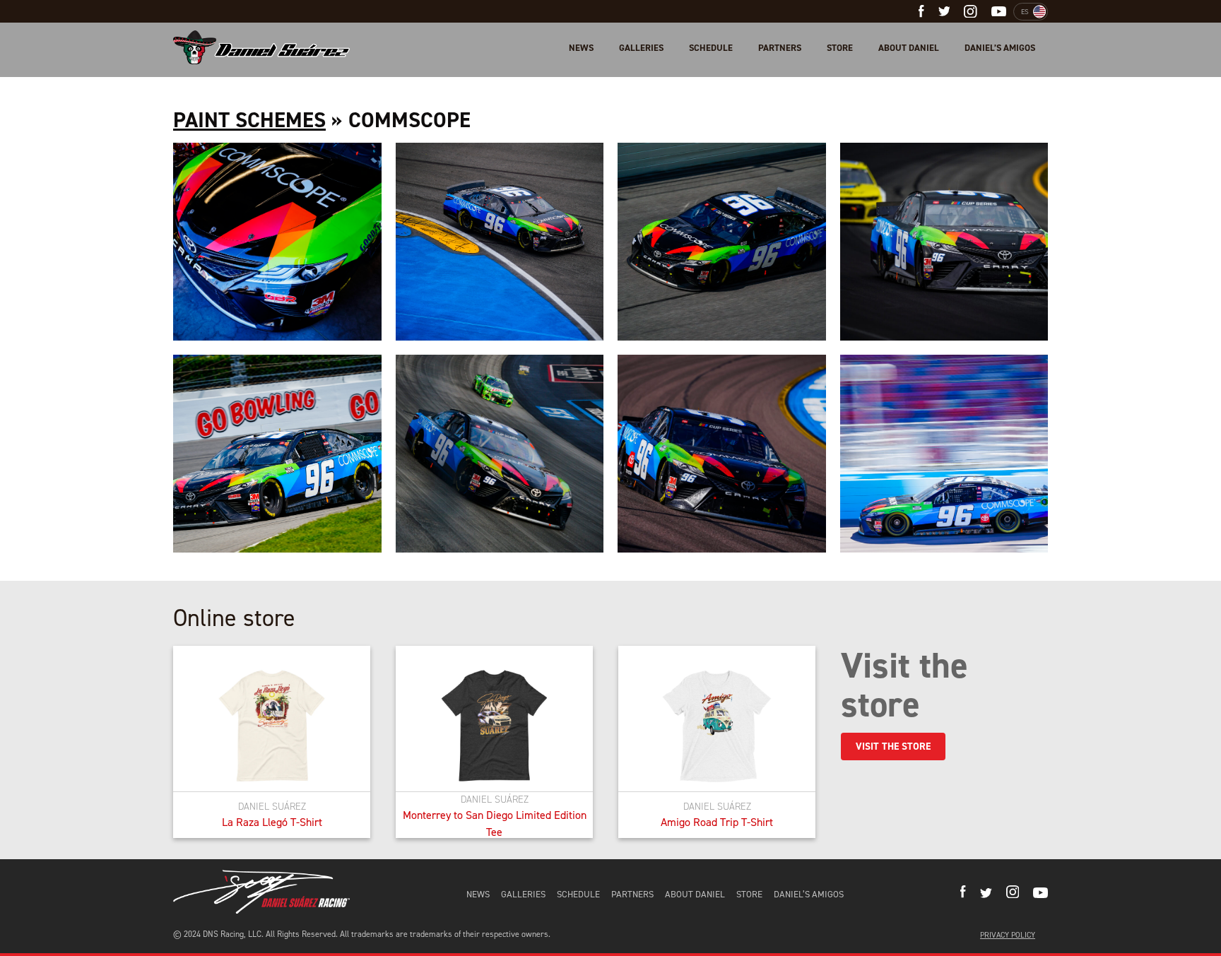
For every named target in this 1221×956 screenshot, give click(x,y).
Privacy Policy (1007, 935)
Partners (779, 48)
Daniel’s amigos (1000, 48)
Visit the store (893, 746)
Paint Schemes (249, 120)
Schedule (711, 48)
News (581, 48)
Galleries (641, 48)
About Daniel (908, 48)
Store (840, 48)
